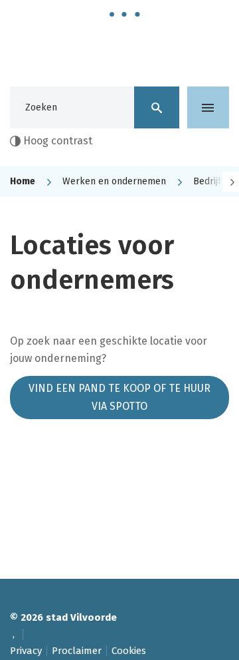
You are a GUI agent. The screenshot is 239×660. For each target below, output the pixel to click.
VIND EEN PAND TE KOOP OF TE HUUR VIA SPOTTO (119, 397)
